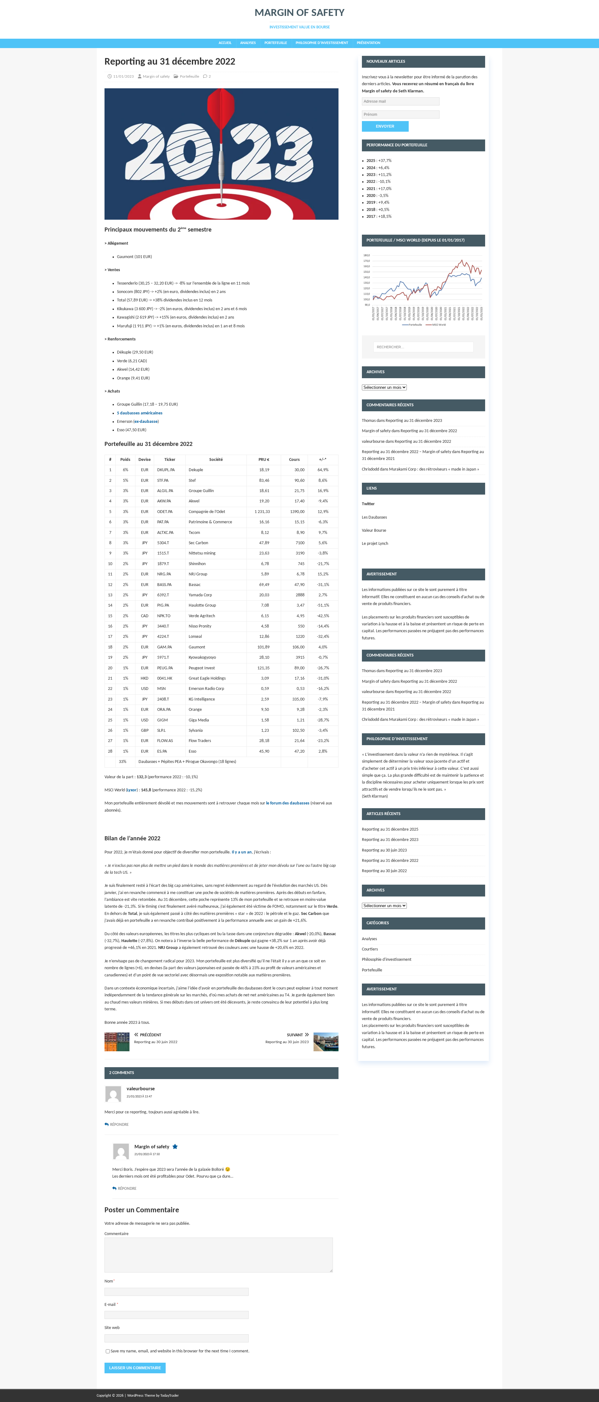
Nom (109, 1281)
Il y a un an (242, 852)
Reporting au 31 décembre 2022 (429, 431)
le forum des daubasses (287, 803)
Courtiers (370, 949)
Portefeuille (276, 43)
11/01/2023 (123, 77)
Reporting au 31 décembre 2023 (414, 420)
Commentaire (117, 1234)
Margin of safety (156, 77)
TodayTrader (169, 1396)
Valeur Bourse (374, 530)
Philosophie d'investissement (387, 959)
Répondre (119, 1125)
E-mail (110, 1304)
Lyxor (132, 790)
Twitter (368, 504)
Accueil (225, 43)
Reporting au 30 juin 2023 (384, 850)
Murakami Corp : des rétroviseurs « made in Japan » (434, 469)
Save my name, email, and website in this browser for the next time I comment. (180, 1351)
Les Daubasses (374, 517)
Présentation (368, 43)
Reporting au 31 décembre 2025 (390, 829)
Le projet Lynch (375, 543)
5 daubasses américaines (140, 413)
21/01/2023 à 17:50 (147, 1154)
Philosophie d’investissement (322, 43)
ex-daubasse (146, 421)
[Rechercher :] (423, 347)
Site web (112, 1328)
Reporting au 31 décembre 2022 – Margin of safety (406, 452)
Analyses (248, 43)
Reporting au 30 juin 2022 (384, 871)
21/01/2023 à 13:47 (139, 1096)
